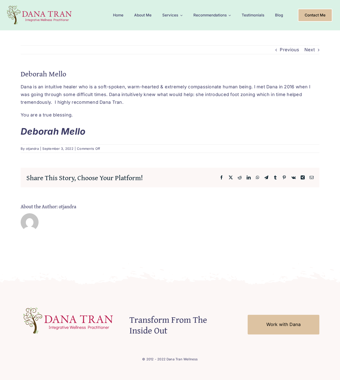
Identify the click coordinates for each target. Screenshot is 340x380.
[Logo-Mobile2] (40, 5)
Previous (289, 49)
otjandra (32, 149)
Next (309, 49)
